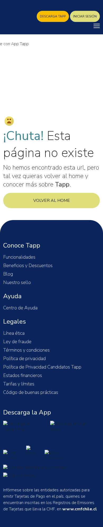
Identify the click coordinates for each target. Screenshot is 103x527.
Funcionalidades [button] (19, 257)
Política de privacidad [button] (24, 358)
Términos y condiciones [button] (26, 350)
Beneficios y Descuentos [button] (28, 265)
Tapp (16, 18)
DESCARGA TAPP (53, 16)
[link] (23, 427)
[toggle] (96, 26)
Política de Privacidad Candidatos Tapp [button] (42, 367)
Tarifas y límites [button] (18, 384)
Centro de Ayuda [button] (20, 308)
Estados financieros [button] (22, 375)
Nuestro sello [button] (17, 282)
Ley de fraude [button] (17, 341)
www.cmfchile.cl (79, 509)
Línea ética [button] (14, 333)
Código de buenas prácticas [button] (30, 392)
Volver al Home (51, 200)
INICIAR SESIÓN (85, 16)
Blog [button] (8, 274)
